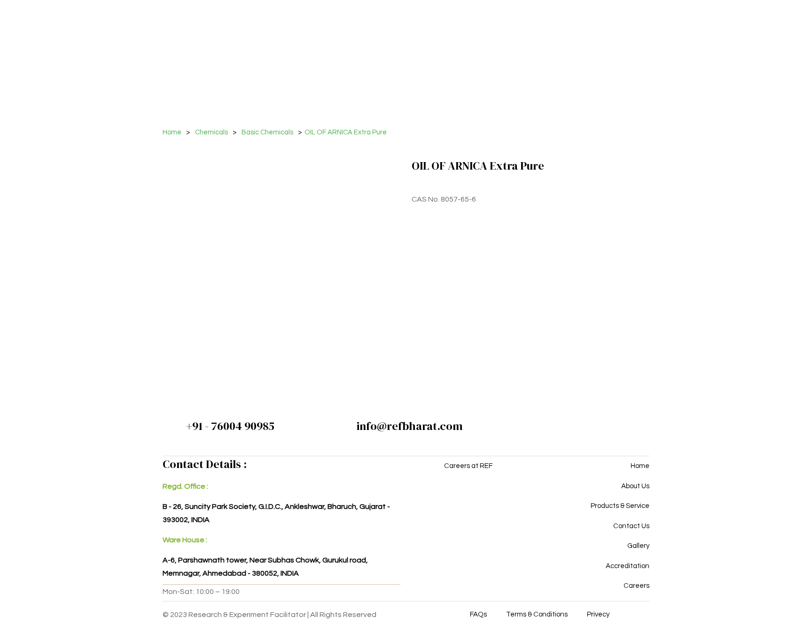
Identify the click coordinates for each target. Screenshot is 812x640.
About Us (635, 486)
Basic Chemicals (267, 132)
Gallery (638, 545)
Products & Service (620, 505)
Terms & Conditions (537, 614)
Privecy (598, 614)
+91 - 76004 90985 (230, 426)
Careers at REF (468, 465)
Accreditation (627, 566)
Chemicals (211, 132)
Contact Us (631, 526)
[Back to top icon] (767, 621)
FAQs (478, 614)
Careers (636, 585)
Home (172, 132)
